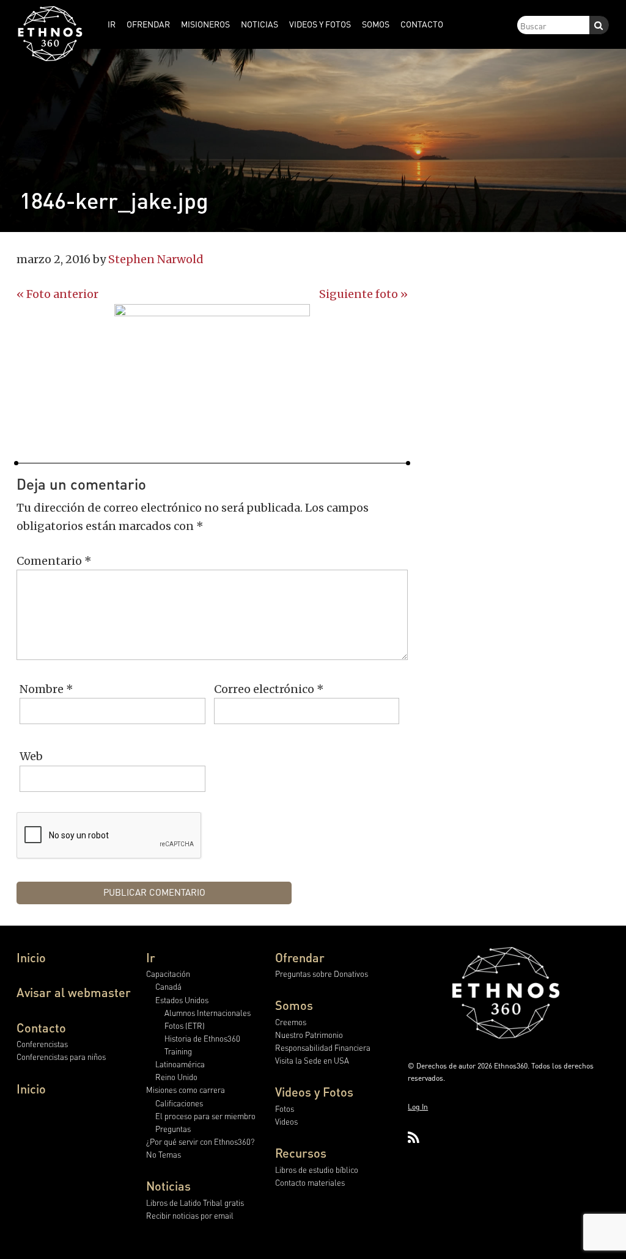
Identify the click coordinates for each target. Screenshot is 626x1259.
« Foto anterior (57, 294)
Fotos (284, 1108)
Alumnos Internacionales (207, 1012)
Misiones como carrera (185, 1089)
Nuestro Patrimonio (309, 1034)
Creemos (290, 1022)
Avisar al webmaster (74, 992)
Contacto (41, 1028)
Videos (286, 1121)
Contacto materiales (310, 1182)
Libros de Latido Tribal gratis (195, 1202)
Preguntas (173, 1128)
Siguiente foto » (363, 294)
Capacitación (168, 973)
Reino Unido (176, 1077)
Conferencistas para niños (61, 1056)
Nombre (46, 689)
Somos (294, 1005)
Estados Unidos (181, 1000)
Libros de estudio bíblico (316, 1169)
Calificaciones (179, 1103)
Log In (418, 1106)
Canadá (168, 986)
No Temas (163, 1154)
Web (31, 756)
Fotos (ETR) (184, 1025)
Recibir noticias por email (190, 1215)
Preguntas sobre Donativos (321, 973)
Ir (150, 957)
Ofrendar (300, 957)
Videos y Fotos (314, 1092)
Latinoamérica (180, 1064)
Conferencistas (42, 1044)
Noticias (168, 1186)
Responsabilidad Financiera (322, 1047)
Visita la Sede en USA (312, 1060)
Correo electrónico (269, 689)
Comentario (54, 561)
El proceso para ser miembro (205, 1116)
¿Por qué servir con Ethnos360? (200, 1141)
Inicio (31, 957)
